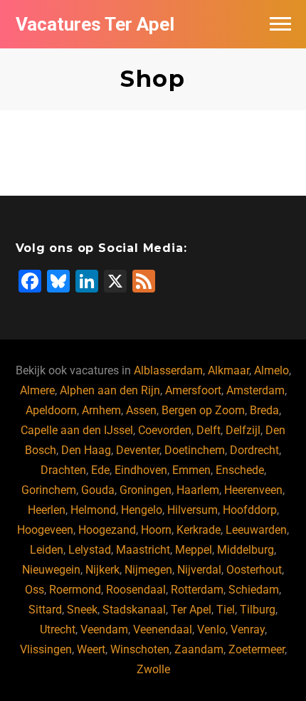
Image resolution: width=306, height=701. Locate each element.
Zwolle (153, 669)
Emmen (191, 470)
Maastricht (143, 550)
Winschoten (139, 649)
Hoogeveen (45, 530)
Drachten (63, 470)
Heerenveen (253, 490)
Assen (141, 410)
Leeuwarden (256, 530)
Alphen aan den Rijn (110, 390)
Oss (34, 589)
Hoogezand (107, 530)
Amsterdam (255, 390)
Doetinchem (194, 450)
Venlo (211, 629)
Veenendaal (162, 629)
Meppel (193, 550)
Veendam (104, 629)
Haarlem (197, 490)
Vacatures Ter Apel (95, 24)
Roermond (75, 589)
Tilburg (257, 609)
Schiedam (253, 589)
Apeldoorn (51, 410)
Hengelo (141, 510)
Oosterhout (254, 569)
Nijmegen (148, 569)
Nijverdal (199, 569)
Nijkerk (102, 569)
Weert (91, 649)
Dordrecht (254, 450)
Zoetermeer (256, 649)
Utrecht (57, 629)
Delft (208, 430)
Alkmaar (228, 370)
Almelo (271, 370)
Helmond (93, 510)
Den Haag (86, 450)
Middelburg (245, 550)
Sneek (82, 609)
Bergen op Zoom (203, 410)
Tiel (225, 609)
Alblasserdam (168, 370)
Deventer (137, 450)
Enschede (240, 470)
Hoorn (156, 530)
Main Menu (280, 24)
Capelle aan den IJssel (77, 430)
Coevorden (164, 430)
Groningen (146, 490)
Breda (264, 410)
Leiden (46, 550)
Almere (37, 390)
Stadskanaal (134, 609)
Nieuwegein (51, 569)
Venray (248, 629)
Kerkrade (198, 530)
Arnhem (101, 410)
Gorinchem (48, 490)
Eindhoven (141, 470)
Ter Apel (191, 609)
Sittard (45, 609)
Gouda (98, 490)
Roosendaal (136, 589)
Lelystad (89, 550)
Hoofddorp (250, 510)
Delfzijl (243, 430)
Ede (100, 470)
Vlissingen (46, 649)
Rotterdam (197, 589)
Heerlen (46, 510)
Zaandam (198, 649)
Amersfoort (193, 390)
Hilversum (192, 510)
